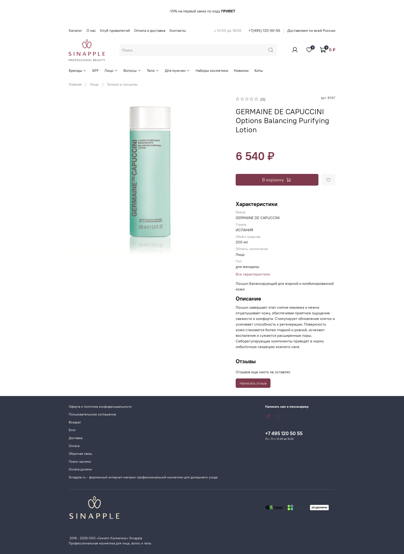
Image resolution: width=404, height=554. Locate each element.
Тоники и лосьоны (122, 84)
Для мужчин (175, 70)
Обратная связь (80, 453)
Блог (72, 430)
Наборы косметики (212, 70)
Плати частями (80, 461)
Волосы (130, 70)
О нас (91, 30)
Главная (75, 84)
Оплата (74, 446)
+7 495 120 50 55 (284, 433)
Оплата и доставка (149, 30)
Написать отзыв (253, 383)
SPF (95, 70)
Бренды (75, 70)
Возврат (75, 422)
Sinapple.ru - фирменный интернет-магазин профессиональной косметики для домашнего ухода (143, 477)
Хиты (258, 70)
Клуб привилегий (115, 30)
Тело (151, 70)
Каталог (75, 30)
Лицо (109, 70)
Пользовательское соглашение (92, 414)
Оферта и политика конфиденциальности (100, 406)
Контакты (178, 30)
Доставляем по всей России (311, 30)
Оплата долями (80, 469)
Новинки (241, 70)
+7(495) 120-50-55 (264, 30)
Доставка (76, 438)
